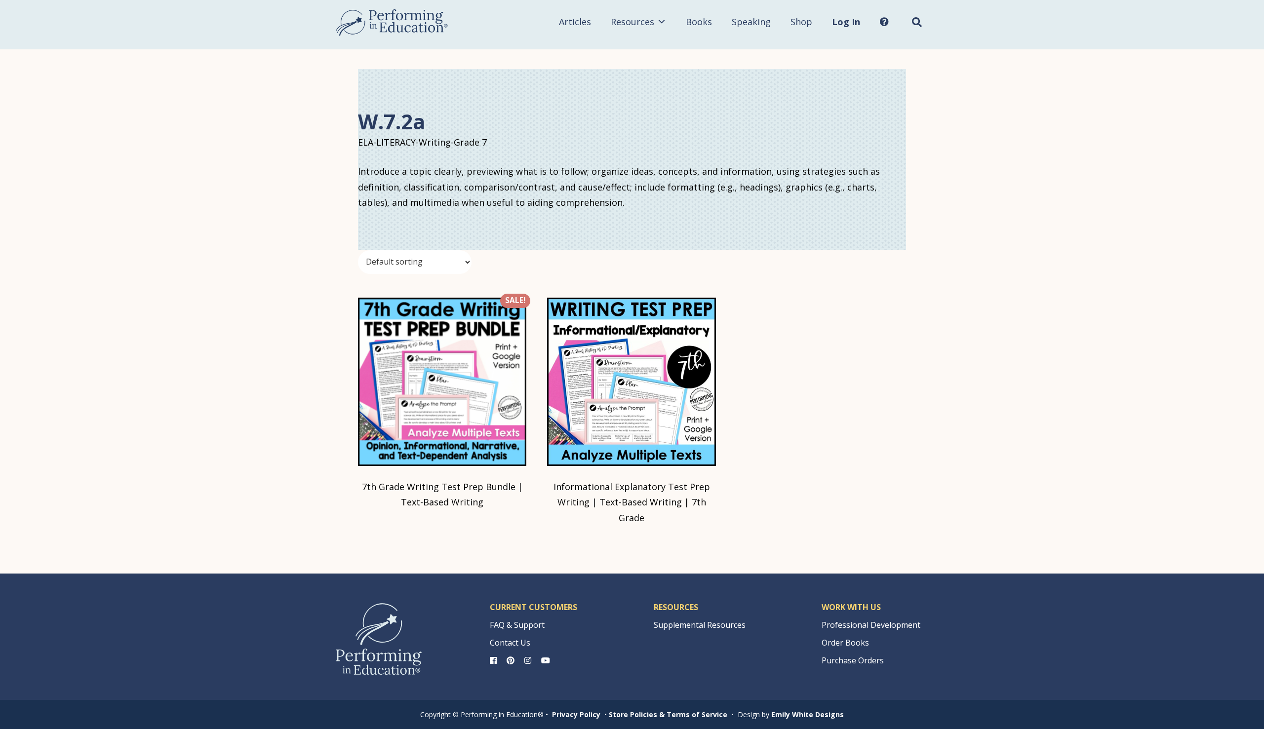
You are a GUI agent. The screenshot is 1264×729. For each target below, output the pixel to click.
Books (699, 22)
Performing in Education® (392, 22)
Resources (632, 22)
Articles (575, 22)
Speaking (751, 22)
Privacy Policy (576, 714)
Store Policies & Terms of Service (668, 714)
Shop (801, 22)
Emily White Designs (807, 714)
